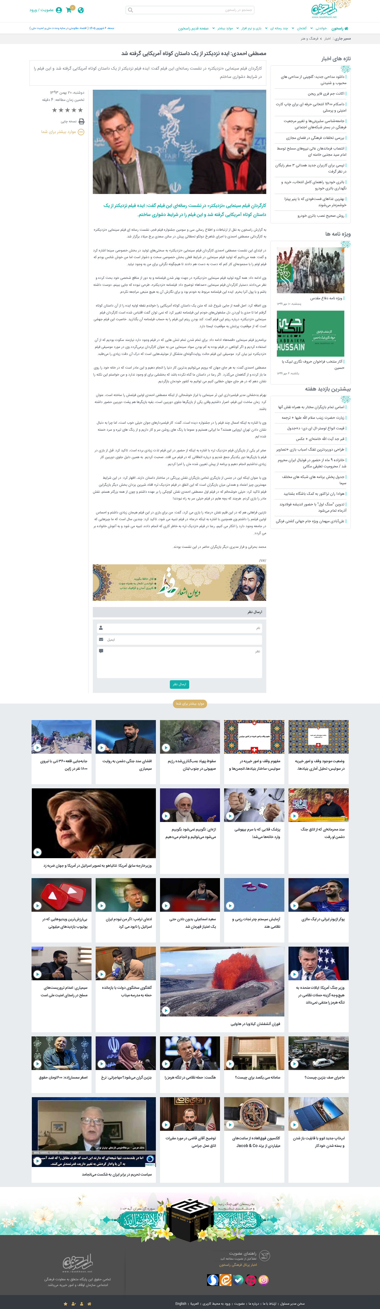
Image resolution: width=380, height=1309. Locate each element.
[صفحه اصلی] (89, 1304)
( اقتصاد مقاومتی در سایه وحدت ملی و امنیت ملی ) (58, 28)
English (181, 1304)
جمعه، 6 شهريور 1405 (101, 28)
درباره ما (254, 1304)
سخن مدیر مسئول (292, 1304)
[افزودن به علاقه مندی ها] (66, 1304)
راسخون (337, 29)
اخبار (327, 39)
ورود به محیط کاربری (216, 1304)
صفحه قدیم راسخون (193, 29)
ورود (33, 10)
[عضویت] (74, 1304)
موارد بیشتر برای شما (58, 132)
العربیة (194, 1304)
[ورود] (81, 1304)
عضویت (47, 10)
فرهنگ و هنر (309, 39)
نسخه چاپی (69, 121)
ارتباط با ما (269, 1304)
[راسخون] (331, 17)
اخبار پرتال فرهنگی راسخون (238, 1265)
